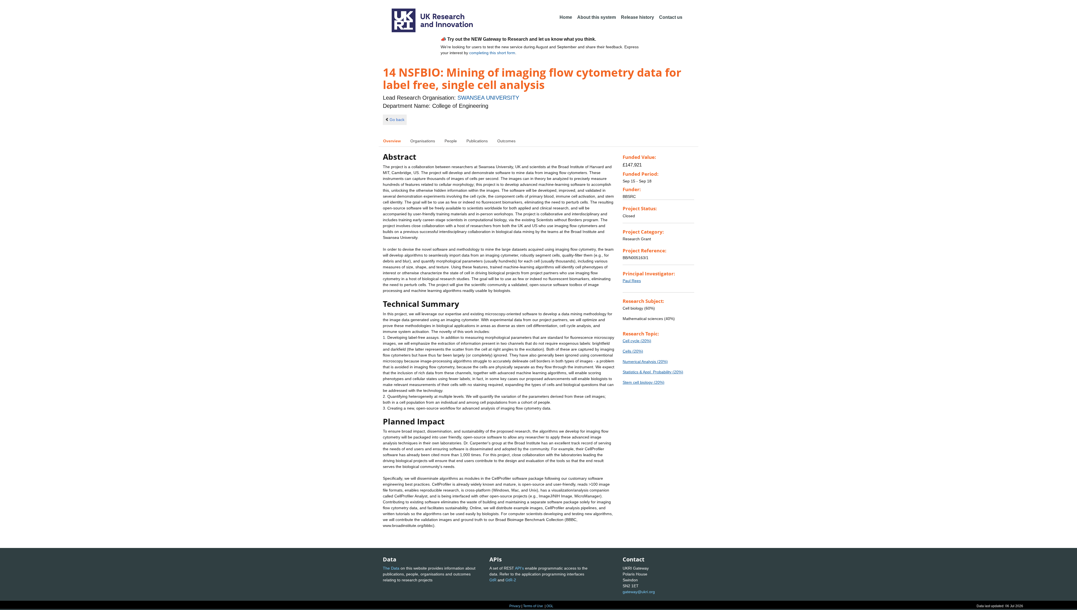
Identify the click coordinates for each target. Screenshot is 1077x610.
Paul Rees (632, 280)
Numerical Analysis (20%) (645, 361)
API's (519, 568)
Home (566, 17)
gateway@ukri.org (639, 592)
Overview (392, 141)
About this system (596, 17)
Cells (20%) (633, 351)
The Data (391, 568)
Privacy (515, 606)
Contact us (670, 17)
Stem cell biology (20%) (643, 382)
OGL (549, 606)
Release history (637, 17)
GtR (492, 580)
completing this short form (492, 53)
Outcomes (506, 141)
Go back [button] (397, 119)
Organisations (422, 141)
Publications (477, 141)
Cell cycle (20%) (637, 341)
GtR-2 (510, 580)
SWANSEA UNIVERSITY (488, 98)
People (451, 141)
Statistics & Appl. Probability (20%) (653, 372)
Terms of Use (533, 606)
